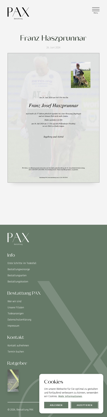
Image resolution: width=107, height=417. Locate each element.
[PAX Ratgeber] (13, 381)
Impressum (13, 325)
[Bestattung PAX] (18, 13)
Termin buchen (16, 351)
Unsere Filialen (16, 307)
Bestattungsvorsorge (19, 269)
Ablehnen (56, 405)
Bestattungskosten (18, 281)
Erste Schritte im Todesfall (22, 263)
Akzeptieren (84, 405)
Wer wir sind (14, 301)
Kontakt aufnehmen (18, 345)
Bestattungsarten (17, 275)
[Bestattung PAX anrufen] (96, 222)
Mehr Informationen (70, 396)
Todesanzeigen (16, 313)
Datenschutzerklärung (19, 319)
